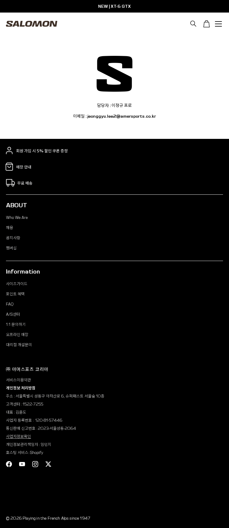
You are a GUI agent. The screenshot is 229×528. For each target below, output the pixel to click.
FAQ (9, 304)
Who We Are (17, 217)
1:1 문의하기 (16, 324)
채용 (9, 227)
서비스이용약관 (18, 380)
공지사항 (13, 238)
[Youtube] (22, 464)
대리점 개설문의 (19, 345)
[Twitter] (48, 464)
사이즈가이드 (16, 284)
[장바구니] (206, 23)
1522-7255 (33, 404)
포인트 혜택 (15, 294)
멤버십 (11, 248)
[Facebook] (9, 464)
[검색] (193, 24)
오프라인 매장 (17, 334)
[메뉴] (218, 23)
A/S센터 (13, 314)
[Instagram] (35, 464)
